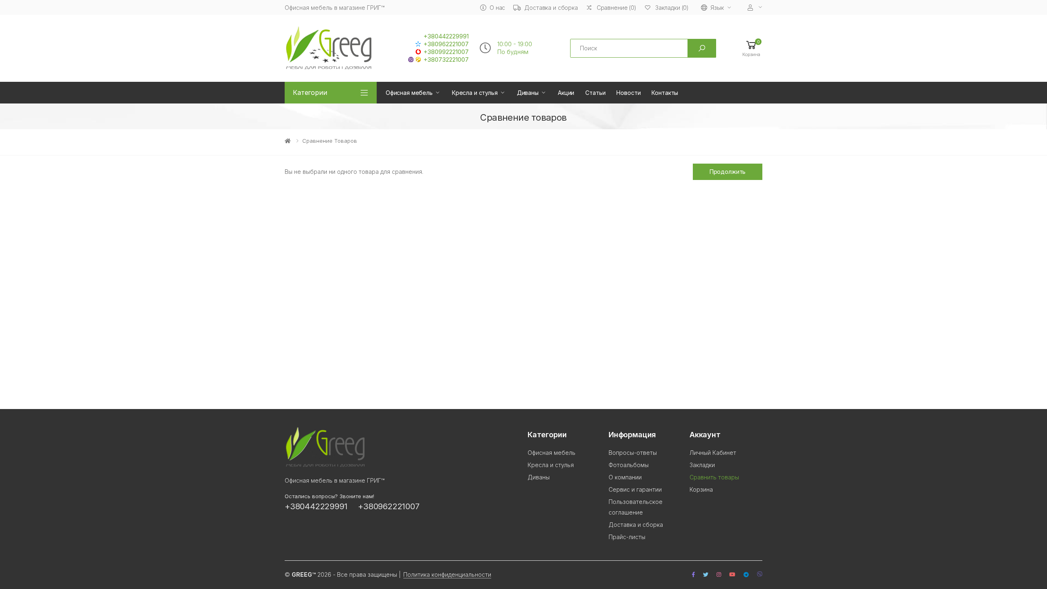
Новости (628, 92)
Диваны (528, 92)
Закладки (702, 464)
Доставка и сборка (551, 7)
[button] (751, 48)
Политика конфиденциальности (447, 574)
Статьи (595, 92)
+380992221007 (446, 52)
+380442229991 (446, 36)
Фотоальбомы (629, 464)
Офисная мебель (409, 92)
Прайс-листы (627, 536)
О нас (497, 7)
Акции (566, 92)
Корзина (701, 489)
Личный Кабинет (713, 452)
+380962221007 (446, 44)
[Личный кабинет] (755, 7)
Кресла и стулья (475, 92)
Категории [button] (310, 92)
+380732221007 (446, 59)
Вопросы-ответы (633, 452)
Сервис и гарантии (635, 489)
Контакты (665, 92)
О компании (625, 477)
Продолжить (728, 171)
